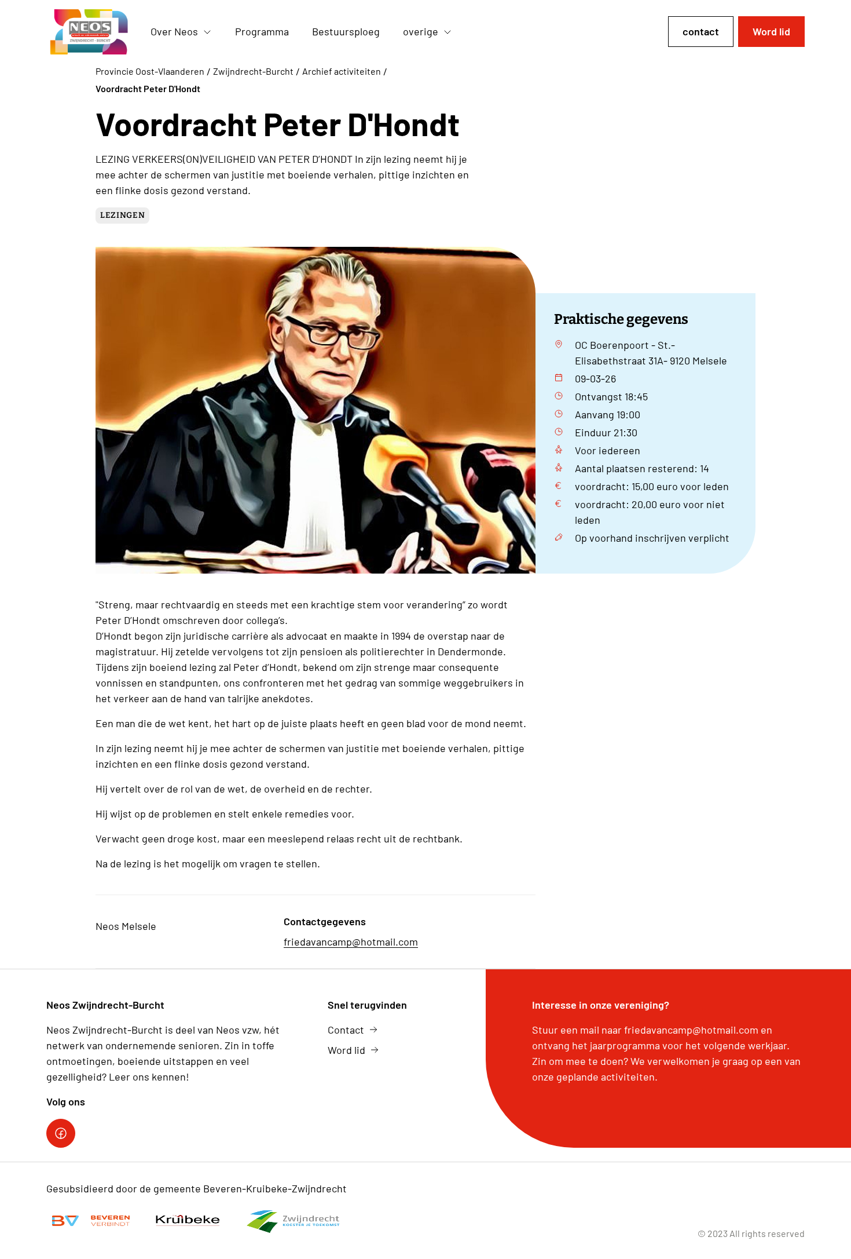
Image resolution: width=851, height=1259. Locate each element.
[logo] (89, 31)
